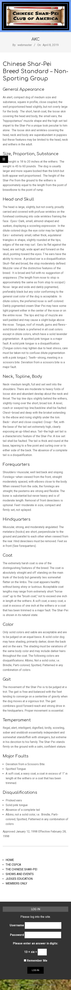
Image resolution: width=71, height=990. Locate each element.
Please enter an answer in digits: (35, 943)
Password (17, 935)
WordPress (51, 984)
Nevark (32, 984)
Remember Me (36, 960)
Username (17, 925)
